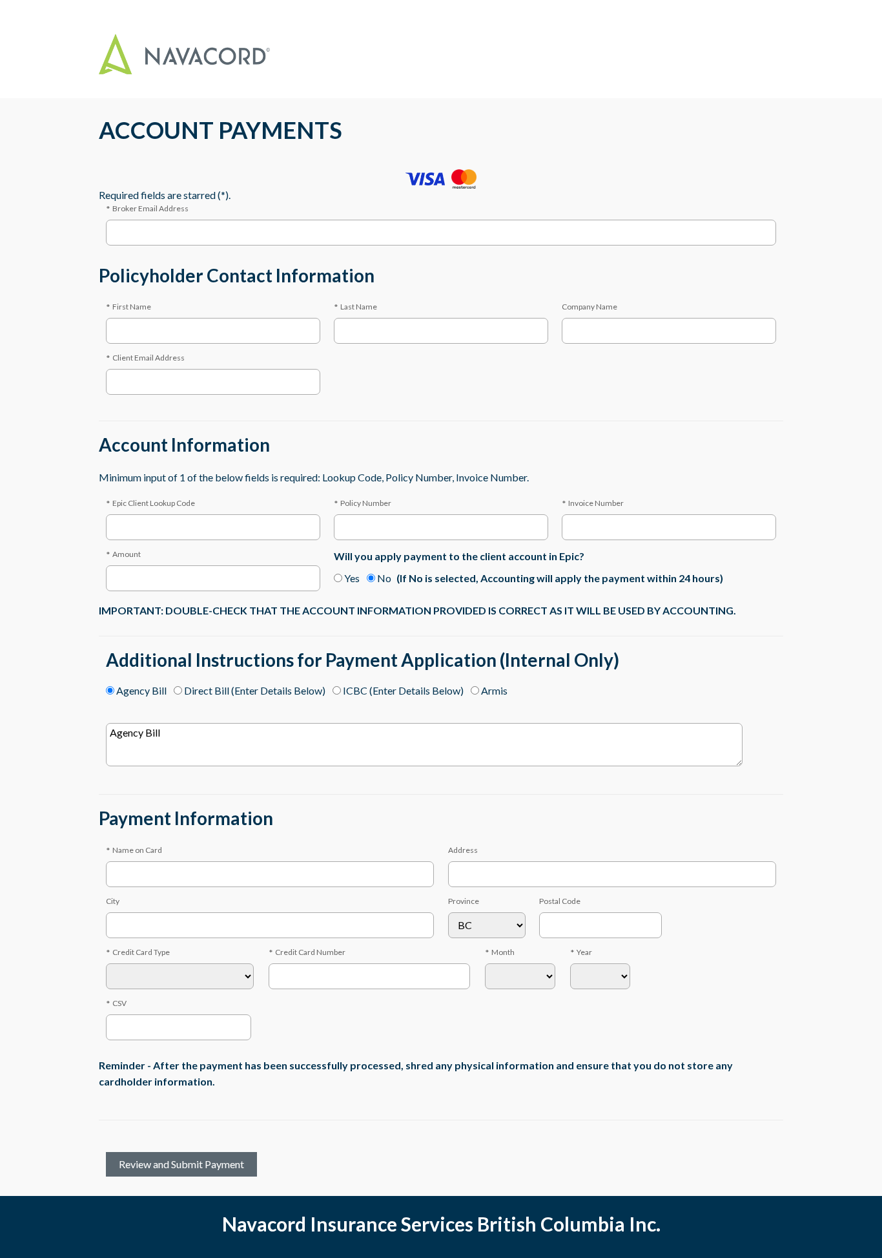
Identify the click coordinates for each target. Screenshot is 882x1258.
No (384, 578)
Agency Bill (141, 690)
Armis (494, 690)
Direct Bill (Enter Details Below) (254, 690)
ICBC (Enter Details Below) (403, 690)
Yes (352, 578)
